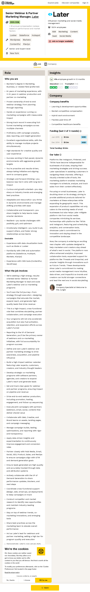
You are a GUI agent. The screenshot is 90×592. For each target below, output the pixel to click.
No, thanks (11, 580)
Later (35, 16)
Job (39, 64)
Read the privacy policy (12, 572)
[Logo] (7, 3)
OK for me (43, 580)
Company (52, 64)
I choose (27, 580)
